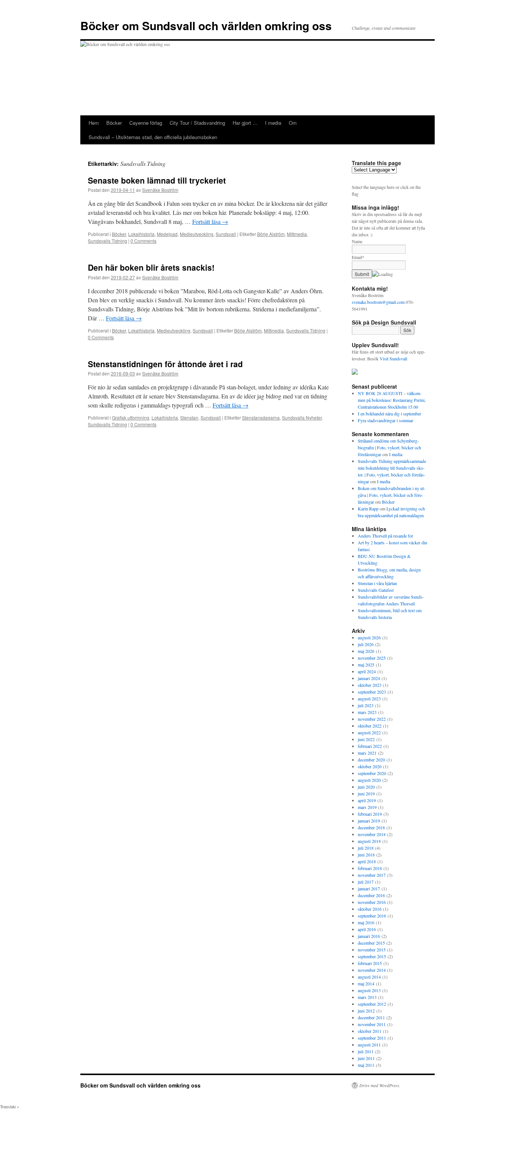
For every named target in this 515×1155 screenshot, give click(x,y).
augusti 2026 (369, 637)
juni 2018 (366, 855)
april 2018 (367, 861)
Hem (94, 122)
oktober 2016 (370, 909)
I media (273, 122)
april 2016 (367, 929)
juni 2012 (366, 1011)
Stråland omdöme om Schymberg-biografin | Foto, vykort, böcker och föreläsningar (389, 447)
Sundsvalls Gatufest (376, 590)
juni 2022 (366, 739)
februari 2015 (370, 963)
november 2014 (372, 970)
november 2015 (372, 950)
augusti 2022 (369, 732)
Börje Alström (271, 234)
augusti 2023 (369, 698)
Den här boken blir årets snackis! (151, 267)
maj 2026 (366, 651)
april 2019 (367, 800)
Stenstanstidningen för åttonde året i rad (165, 363)
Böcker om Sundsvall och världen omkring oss (206, 25)
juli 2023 (366, 705)
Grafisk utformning (130, 417)
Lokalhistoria (141, 234)
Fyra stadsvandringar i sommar (385, 420)
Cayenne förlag (145, 122)
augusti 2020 (369, 780)
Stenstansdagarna (261, 417)
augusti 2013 (369, 990)
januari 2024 (369, 678)
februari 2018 (370, 868)
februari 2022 (370, 746)
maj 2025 (366, 665)
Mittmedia (297, 234)
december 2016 (371, 895)
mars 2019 (367, 807)
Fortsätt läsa (210, 221)
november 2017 (372, 875)
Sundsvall (226, 234)
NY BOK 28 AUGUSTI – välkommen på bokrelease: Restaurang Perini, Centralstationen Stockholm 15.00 (392, 400)
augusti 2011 (369, 1045)
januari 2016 (369, 936)
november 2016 (372, 902)
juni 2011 (366, 1058)
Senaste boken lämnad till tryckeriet (157, 180)
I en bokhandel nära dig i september (389, 414)
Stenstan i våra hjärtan (377, 583)
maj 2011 (366, 1065)
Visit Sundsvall (393, 358)
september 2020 (372, 773)
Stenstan (189, 417)
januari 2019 (369, 821)
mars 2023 (367, 712)
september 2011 (372, 1038)
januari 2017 (369, 888)
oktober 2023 (370, 685)
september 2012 (372, 1004)
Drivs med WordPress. (379, 1085)
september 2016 (372, 916)
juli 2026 (366, 644)
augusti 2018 (369, 841)
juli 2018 (366, 848)
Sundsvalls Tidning (107, 240)
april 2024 (367, 671)
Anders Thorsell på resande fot (385, 536)
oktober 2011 (370, 1031)
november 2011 (372, 1024)
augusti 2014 (369, 977)
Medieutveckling (196, 234)
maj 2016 (366, 922)
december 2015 (371, 943)
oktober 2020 (370, 766)
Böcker (114, 122)
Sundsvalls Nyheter (302, 417)
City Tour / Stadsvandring (197, 122)
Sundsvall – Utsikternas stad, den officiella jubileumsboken (153, 137)
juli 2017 (366, 882)
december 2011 (371, 1017)
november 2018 (372, 834)
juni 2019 (366, 793)
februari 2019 (370, 814)
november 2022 (372, 719)
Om (293, 122)
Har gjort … (245, 122)
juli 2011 (366, 1051)
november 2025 (372, 658)
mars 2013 (367, 997)
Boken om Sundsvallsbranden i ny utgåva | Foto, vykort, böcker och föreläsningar (391, 495)
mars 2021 (367, 753)
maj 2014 (366, 983)
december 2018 (371, 827)
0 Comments (143, 240)
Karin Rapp (368, 509)
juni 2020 (366, 787)
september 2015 (372, 956)
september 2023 (372, 692)
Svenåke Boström (160, 190)
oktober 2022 (370, 726)
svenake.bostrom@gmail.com (378, 302)
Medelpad (167, 234)
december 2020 (371, 760)
